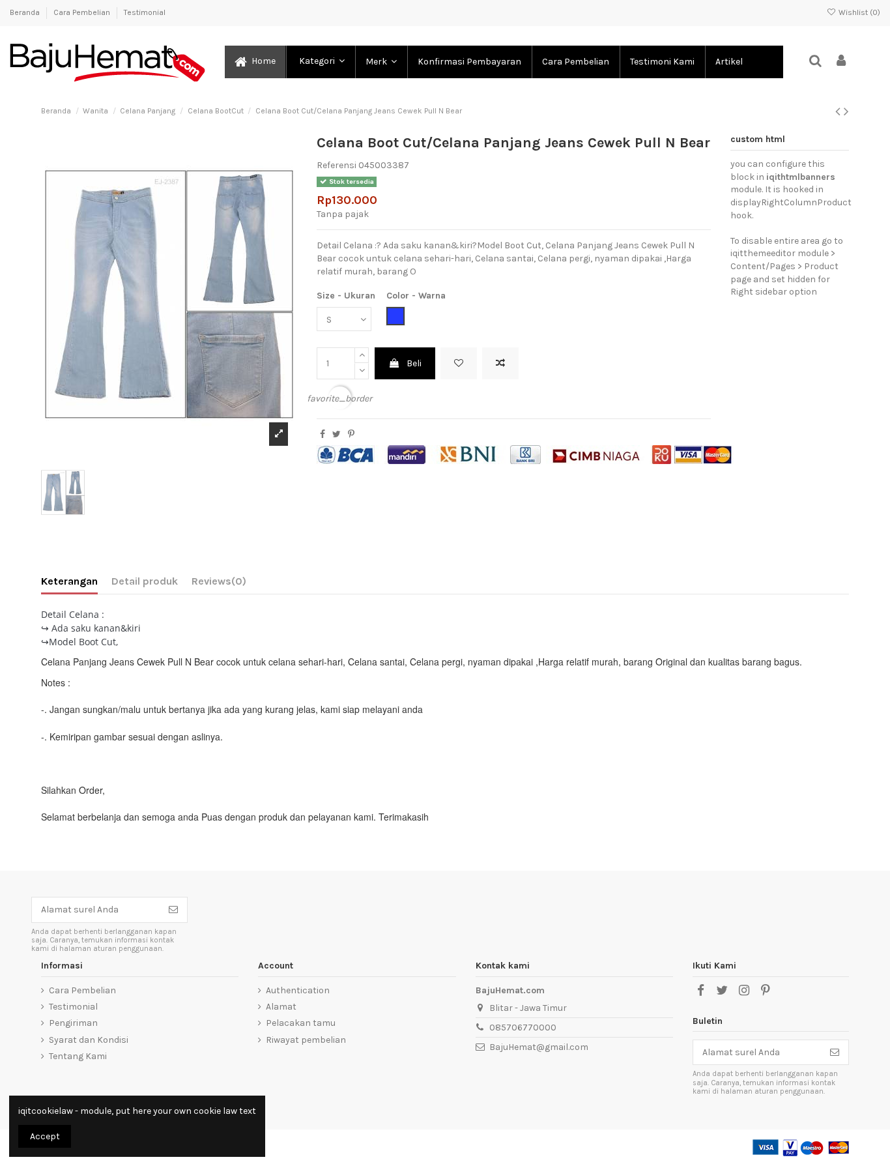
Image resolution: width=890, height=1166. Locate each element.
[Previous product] (839, 111)
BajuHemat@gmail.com (538, 1047)
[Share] (322, 434)
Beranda (26, 12)
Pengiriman (73, 1022)
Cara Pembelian (82, 12)
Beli (414, 363)
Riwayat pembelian (306, 1039)
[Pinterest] (351, 434)
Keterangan (69, 581)
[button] (319, 62)
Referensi (336, 165)
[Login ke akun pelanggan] (841, 61)
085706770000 (522, 1027)
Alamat (281, 1006)
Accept (45, 1136)
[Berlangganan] (173, 909)
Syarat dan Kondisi (88, 1039)
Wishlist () (858, 12)
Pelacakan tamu (301, 1022)
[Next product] (846, 111)
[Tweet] (336, 434)
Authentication (298, 990)
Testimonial (144, 12)
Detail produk (144, 581)
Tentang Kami (78, 1056)
